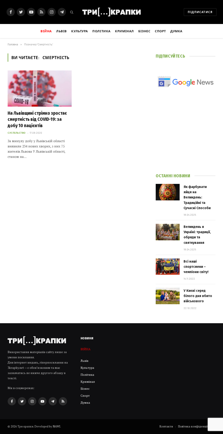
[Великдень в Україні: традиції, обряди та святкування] (168, 232)
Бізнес (144, 31)
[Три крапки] (111, 12)
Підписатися (200, 12)
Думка (176, 31)
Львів (61, 31)
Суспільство (17, 132)
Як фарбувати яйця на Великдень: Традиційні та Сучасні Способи (197, 197)
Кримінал (124, 31)
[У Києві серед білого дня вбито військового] (168, 296)
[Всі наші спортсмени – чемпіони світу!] (168, 266)
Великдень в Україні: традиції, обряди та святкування (197, 234)
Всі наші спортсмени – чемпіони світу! (196, 266)
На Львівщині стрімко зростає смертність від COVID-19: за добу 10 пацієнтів (37, 119)
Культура (79, 31)
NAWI (56, 426)
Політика (101, 31)
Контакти (166, 426)
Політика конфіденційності (196, 426)
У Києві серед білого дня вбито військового (198, 296)
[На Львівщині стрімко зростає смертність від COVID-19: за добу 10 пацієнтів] (40, 88)
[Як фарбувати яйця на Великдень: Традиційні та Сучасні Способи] (168, 192)
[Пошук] (71, 12)
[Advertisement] (185, 136)
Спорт (160, 31)
